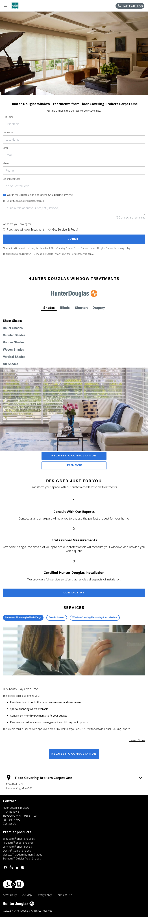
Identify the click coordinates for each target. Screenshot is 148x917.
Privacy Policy (60, 253)
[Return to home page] (22, 5)
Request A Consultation (74, 456)
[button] (6, 6)
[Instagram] (22, 867)
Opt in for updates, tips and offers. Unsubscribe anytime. (40, 194)
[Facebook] (5, 867)
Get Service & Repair (65, 229)
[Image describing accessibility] (13, 884)
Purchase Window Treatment (25, 229)
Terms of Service (79, 253)
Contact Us (74, 593)
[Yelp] (11, 867)
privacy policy (123, 248)
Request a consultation (74, 754)
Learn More (74, 465)
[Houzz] (16, 867)
